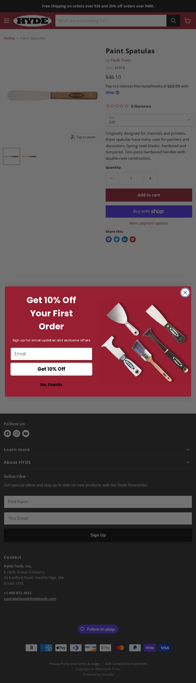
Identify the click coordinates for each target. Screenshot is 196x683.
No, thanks (51, 385)
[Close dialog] (185, 292)
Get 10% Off (51, 369)
